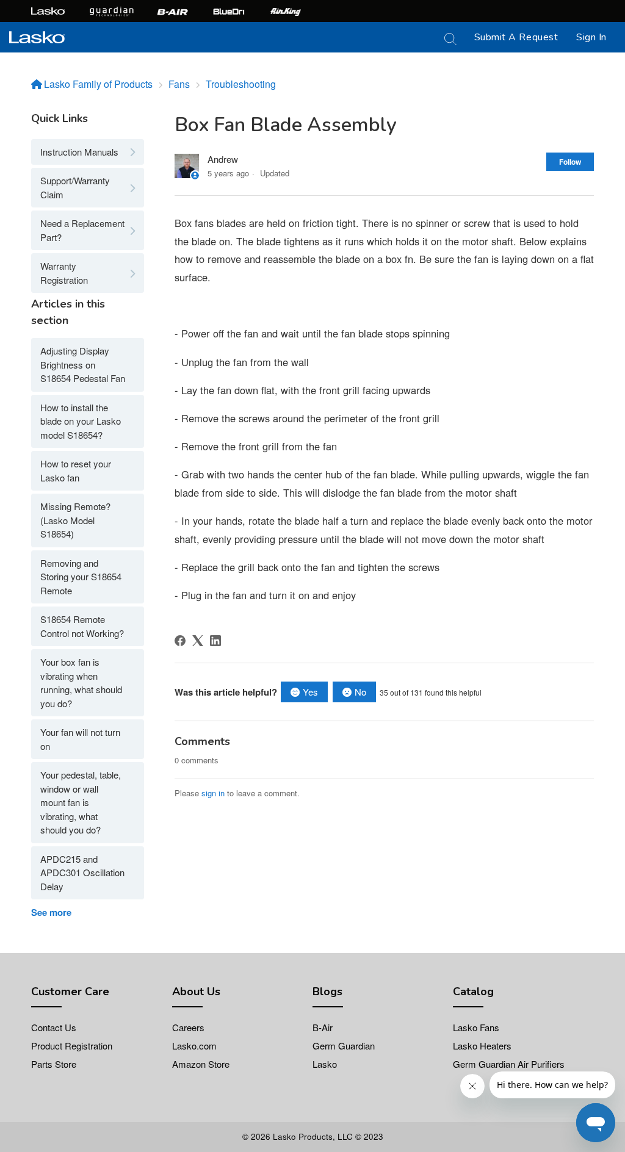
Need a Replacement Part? (82, 230)
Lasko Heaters (482, 1045)
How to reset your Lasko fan (75, 470)
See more (51, 912)
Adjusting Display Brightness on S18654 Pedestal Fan (82, 364)
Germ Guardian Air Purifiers (509, 1063)
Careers (188, 1027)
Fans (179, 84)
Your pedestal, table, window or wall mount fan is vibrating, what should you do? (80, 802)
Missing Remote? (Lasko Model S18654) (75, 520)
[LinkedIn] (215, 640)
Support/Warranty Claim (75, 187)
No (360, 691)
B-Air (322, 1027)
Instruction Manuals (79, 151)
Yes (310, 691)
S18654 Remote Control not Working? (82, 626)
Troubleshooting (241, 84)
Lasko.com (194, 1045)
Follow (570, 161)
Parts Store (53, 1063)
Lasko (324, 1063)
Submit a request (516, 37)
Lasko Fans (476, 1027)
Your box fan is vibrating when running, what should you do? (81, 682)
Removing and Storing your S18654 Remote (80, 576)
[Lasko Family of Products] (37, 35)
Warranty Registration (64, 272)
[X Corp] (197, 640)
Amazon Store (200, 1063)
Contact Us (53, 1027)
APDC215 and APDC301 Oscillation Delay (82, 872)
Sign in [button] (591, 37)
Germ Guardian (343, 1045)
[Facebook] (180, 640)
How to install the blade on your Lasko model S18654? (80, 421)
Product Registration (71, 1045)
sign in (213, 793)
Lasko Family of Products (98, 84)
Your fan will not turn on (80, 738)
